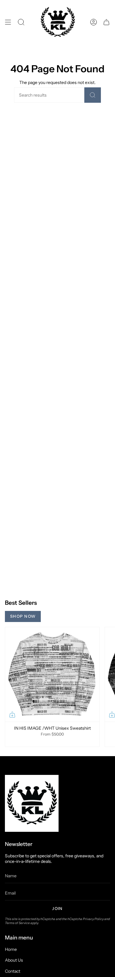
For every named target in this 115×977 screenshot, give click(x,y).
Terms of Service (17, 923)
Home (11, 949)
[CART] (106, 22)
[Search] (92, 95)
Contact (12, 971)
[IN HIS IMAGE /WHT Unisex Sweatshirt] (52, 674)
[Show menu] (8, 22)
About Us (14, 960)
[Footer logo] (32, 803)
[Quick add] (12, 714)
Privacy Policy (93, 919)
